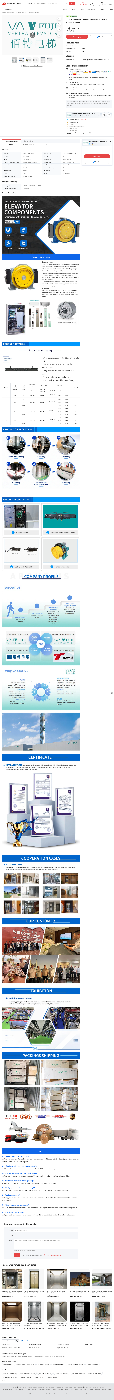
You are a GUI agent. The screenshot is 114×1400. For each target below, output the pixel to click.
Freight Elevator (89, 1344)
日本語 (76, 1389)
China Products (22, 1387)
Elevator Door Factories (61, 1373)
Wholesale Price (59, 1387)
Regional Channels (78, 1387)
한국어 (71, 1389)
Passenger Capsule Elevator (75, 1364)
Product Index (87, 1387)
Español (21, 1389)
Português (27, 1389)
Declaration (75, 1393)
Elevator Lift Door (39, 1377)
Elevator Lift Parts (26, 1377)
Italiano (48, 1389)
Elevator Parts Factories (9, 1373)
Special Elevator (7, 1364)
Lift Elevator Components (10, 1377)
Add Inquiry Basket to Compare (32, 66)
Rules (111, 9)
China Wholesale (50, 1387)
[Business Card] (109, 149)
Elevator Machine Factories (27, 1373)
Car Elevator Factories (45, 1373)
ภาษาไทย (86, 1389)
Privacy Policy (83, 1393)
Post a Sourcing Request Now (53, 1255)
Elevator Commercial (92, 1364)
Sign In (69, 133)
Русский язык (41, 1389)
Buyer (73, 9)
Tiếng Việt (97, 1389)
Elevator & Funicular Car (21, 12)
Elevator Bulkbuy (52, 1377)
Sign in (110, 5)
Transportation (10, 12)
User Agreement (67, 1393)
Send (17, 1255)
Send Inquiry (77, 37)
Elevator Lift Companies (78, 1373)
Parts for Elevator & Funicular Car (11, 1348)
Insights (102, 1387)
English (15, 1389)
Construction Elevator (63, 1344)
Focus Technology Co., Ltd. (45, 1393)
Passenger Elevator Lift (94, 1373)
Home (3, 12)
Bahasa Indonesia (106, 1389)
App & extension (91, 9)
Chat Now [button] (102, 37)
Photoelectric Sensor (35, 1344)
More (3, 1381)
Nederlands (60, 1389)
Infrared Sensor (6, 1344)
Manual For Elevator (58, 1364)
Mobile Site (95, 1387)
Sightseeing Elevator (62, 1348)
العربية (66, 1389)
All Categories (8, 9)
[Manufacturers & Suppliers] (11, 4)
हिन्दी (81, 1389)
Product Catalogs (27, 1341)
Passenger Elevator (34, 12)
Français (34, 1389)
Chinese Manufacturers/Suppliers (36, 1387)
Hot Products (13, 1387)
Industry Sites (68, 1387)
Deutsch (54, 1389)
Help (81, 9)
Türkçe (91, 1389)
